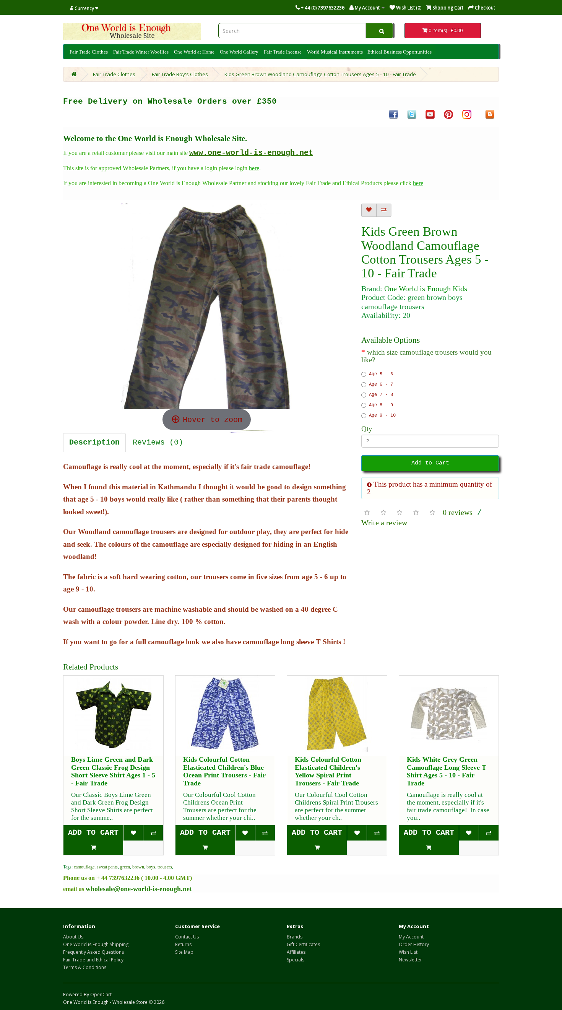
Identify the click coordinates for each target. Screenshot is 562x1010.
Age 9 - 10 (382, 415)
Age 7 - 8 (381, 394)
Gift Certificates (303, 944)
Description (94, 442)
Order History (414, 944)
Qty (366, 429)
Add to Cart (430, 463)
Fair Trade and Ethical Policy (93, 959)
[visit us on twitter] (411, 114)
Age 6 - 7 (381, 384)
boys (150, 867)
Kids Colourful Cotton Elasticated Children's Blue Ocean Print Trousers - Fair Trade (224, 771)
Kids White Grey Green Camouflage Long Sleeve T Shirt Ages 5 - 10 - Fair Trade (446, 771)
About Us (73, 936)
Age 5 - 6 (381, 374)
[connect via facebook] (393, 114)
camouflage (84, 867)
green (125, 867)
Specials (295, 959)
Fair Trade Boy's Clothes (180, 74)
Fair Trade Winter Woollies (141, 51)
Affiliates (296, 952)
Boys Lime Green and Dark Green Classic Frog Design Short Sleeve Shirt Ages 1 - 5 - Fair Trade (113, 771)
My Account (411, 936)
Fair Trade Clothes (89, 51)
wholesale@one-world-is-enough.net (139, 889)
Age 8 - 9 (381, 405)
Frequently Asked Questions (93, 952)
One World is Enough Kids (425, 288)
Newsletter (410, 959)
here (254, 168)
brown (138, 867)
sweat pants (107, 867)
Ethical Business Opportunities (399, 51)
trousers (165, 867)
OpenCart (101, 994)
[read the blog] (489, 114)
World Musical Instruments (335, 52)
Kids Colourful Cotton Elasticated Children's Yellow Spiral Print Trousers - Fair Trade (328, 771)
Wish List (408, 952)
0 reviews (458, 512)
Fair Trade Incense (283, 51)
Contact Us (187, 936)
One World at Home (194, 51)
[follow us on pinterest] (448, 114)
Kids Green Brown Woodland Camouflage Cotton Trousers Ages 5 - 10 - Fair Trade (320, 74)
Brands (294, 936)
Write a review (384, 522)
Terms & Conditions (84, 967)
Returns (183, 944)
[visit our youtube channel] (430, 114)
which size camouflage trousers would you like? (426, 356)
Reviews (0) (158, 442)
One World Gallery (239, 51)
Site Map (184, 952)
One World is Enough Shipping (95, 944)
